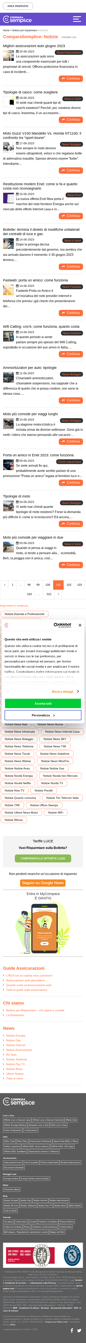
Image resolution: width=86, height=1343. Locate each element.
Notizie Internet (15, 1045)
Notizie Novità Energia (19, 775)
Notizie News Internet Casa (62, 731)
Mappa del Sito (57, 1232)
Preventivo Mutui (11, 1189)
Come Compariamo (13, 1130)
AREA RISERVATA (17, 6)
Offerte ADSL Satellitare (15, 1151)
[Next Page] (58, 594)
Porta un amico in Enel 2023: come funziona (38, 455)
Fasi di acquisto (31, 1162)
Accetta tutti (43, 703)
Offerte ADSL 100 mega (62, 1146)
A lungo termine (11, 1178)
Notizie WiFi (55, 812)
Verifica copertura (12, 1146)
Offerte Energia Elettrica (15, 1125)
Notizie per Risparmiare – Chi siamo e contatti (35, 1010)
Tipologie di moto (16, 496)
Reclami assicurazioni (70, 1162)
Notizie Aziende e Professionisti (24, 614)
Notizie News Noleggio (19, 739)
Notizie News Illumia (50, 724)
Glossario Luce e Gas (39, 1125)
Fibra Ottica (22, 1141)
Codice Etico (21, 1222)
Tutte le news (14, 1078)
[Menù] (78, 19)
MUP (15, 1308)
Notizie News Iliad (16, 724)
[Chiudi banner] (80, 625)
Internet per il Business (40, 1141)
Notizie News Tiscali (17, 753)
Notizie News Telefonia (19, 746)
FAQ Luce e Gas (58, 1125)
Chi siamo (8, 1222)
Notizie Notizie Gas (52, 768)
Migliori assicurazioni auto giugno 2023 (34, 46)
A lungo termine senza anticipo (35, 1178)
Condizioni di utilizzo (29, 1308)
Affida (12, 1325)
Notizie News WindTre (55, 761)
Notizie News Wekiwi (18, 761)
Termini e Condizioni (48, 1222)
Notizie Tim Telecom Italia (62, 797)
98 (29, 584)
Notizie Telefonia (16, 1059)
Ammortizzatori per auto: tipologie (30, 368)
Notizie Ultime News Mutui (21, 812)
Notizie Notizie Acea (17, 768)
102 (69, 584)
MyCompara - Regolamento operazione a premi (26, 1232)
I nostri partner (30, 1130)
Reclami (45, 1308)
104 (29, 594)
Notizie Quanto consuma (20, 797)
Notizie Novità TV (52, 783)
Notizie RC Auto (11, 1205)
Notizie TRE (12, 805)
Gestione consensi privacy (45, 1227)
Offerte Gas (70, 1120)
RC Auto (11, 1054)
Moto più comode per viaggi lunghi (30, 414)
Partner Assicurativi (49, 1162)
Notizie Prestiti (44, 790)
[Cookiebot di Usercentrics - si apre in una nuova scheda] (54, 625)
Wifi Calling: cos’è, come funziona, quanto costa (41, 327)
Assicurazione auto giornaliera (25, 980)
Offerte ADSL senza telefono (35, 1146)
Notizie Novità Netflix (18, 783)
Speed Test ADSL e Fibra (65, 1141)
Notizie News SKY (55, 739)
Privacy (27, 1227)
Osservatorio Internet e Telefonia (43, 1151)
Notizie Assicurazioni (19, 1049)
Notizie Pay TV (15, 1064)
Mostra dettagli (62, 691)
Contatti (33, 1222)
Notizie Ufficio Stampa (44, 805)
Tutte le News (10, 1211)
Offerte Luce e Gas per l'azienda (48, 1120)
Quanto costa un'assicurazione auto (29, 985)
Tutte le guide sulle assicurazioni (26, 989)
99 (38, 584)
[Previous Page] (4, 585)
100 (47, 584)
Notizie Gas (13, 1040)
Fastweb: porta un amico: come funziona (35, 280)
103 (79, 584)
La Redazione (15, 1015)
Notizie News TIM (55, 746)
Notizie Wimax (14, 819)
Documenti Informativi (14, 1168)
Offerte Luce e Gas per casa (17, 1120)
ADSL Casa (9, 1141)
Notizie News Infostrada (20, 731)
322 (49, 594)
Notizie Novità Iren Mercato (60, 775)
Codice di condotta (12, 1227)
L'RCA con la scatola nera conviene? (29, 975)
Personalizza (41, 715)
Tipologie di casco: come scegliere (30, 92)
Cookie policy (65, 1227)
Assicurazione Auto (13, 1162)
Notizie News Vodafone (54, 753)
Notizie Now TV (14, 790)
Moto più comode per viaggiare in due (33, 537)
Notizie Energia (15, 1035)
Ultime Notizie (15, 1073)
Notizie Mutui (14, 1069)
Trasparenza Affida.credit (56, 1322)
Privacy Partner (67, 1222)
